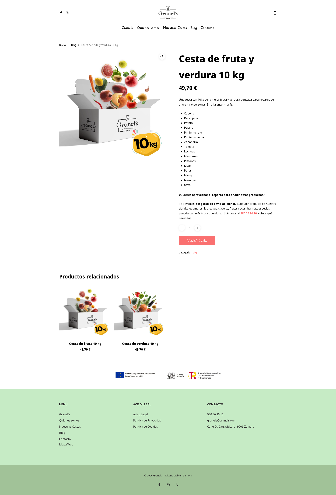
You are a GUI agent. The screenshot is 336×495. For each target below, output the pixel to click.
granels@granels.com (221, 420)
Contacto (65, 439)
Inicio (62, 45)
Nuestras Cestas (70, 426)
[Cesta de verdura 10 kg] (140, 310)
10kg (73, 45)
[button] (162, 56)
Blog (62, 433)
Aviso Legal (140, 414)
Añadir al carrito (197, 240)
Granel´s (64, 414)
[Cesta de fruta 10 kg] (85, 310)
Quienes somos (69, 420)
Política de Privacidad (147, 420)
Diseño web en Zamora (178, 475)
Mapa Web (66, 444)
